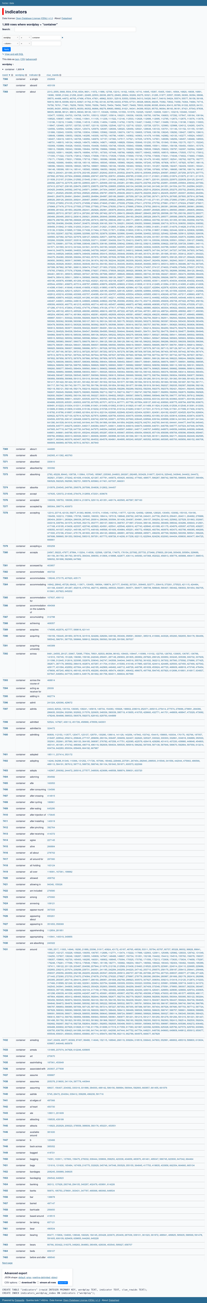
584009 (77, 327)
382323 (156, 270)
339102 (138, 243)
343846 (177, 474)
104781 (86, 115)
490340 (60, 314)
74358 (177, 101)
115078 (129, 122)
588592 (191, 361)
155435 (121, 145)
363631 (68, 263)
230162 (112, 182)
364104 (95, 263)
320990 (199, 230)
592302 (138, 388)
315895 (68, 230)
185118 (86, 162)
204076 (129, 172)
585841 (147, 338)
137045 (90, 474)
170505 (182, 152)
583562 (95, 324)
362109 (103, 260)
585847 (156, 338)
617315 (156, 408)
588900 (112, 365)
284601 (138, 209)
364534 (129, 263)
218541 (138, 179)
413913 (173, 284)
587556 (103, 354)
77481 (65, 105)
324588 (138, 233)
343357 (129, 246)
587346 (156, 351)
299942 (147, 219)
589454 (77, 368)
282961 (103, 209)
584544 (77, 331)
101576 (131, 111)
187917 (173, 162)
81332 (185, 105)
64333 (117, 101)
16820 (183, 91)
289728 (156, 213)
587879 (77, 358)
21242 (65, 95)
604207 (199, 398)
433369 (77, 294)
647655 (199, 425)
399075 (147, 277)
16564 (176, 91)
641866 (103, 422)
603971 (182, 398)
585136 (95, 334)
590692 (138, 375)
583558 (86, 324)
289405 (147, 213)
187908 (164, 162)
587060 (121, 348)
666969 (60, 442)
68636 (147, 101)
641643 (77, 422)
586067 (68, 341)
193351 (191, 165)
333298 (60, 240)
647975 (95, 429)
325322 (156, 233)
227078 (68, 182)
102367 (148, 111)
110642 (77, 118)
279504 (138, 206)
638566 (147, 419)
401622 (86, 280)
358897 (156, 257)
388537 (112, 273)
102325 (139, 111)
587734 (156, 354)
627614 (77, 415)
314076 (173, 226)
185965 (121, 162)
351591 (156, 253)
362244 (112, 260)
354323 (199, 253)
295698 (191, 216)
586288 (164, 341)
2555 (56, 91)
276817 (199, 203)
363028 (191, 260)
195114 (68, 169)
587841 (199, 354)
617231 (147, 408)
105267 (103, 115)
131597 (199, 128)
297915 (95, 219)
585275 (129, 334)
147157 (103, 138)
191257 (156, 165)
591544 (112, 381)
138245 (164, 132)
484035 (191, 307)
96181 (177, 108)
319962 (164, 230)
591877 (129, 385)
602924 (138, 398)
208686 (86, 176)
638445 (138, 419)
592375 (156, 388)
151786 (156, 142)
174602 (182, 155)
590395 (173, 371)
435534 (129, 294)
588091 (147, 358)
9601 (87, 91)
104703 (68, 115)
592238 (112, 388)
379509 (112, 270)
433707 (86, 294)
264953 (86, 196)
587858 (60, 358)
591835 (103, 385)
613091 (191, 405)
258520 (86, 192)
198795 (182, 169)
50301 (110, 98)
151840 (164, 142)
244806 (60, 189)
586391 (60, 344)
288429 (129, 213)
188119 (199, 162)
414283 (191, 284)
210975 (182, 176)
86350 (80, 108)
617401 (103, 481)
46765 (73, 98)
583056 (199, 317)
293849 (103, 216)
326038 (199, 233)
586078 (86, 341)
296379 (51, 219)
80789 (177, 105)
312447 (95, 226)
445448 (182, 297)
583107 (86, 321)
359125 (173, 257)
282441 (86, 209)
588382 (95, 361)
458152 (199, 300)
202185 (86, 172)
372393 (121, 267)
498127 (182, 314)
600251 (77, 398)
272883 (173, 199)
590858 (182, 375)
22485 (88, 95)
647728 (68, 429)
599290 (199, 395)
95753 (155, 108)
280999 (51, 209)
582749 (112, 317)
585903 (182, 338)
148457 (182, 138)
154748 (112, 145)
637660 (129, 419)
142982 (164, 135)
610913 (121, 405)
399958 (199, 277)
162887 (199, 149)
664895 (121, 439)
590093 (129, 371)
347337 (173, 250)
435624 (138, 294)
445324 (164, 297)
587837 (191, 354)
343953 (182, 246)
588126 (156, 358)
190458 (121, 165)
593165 (86, 395)
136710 (129, 132)
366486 (182, 263)
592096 (191, 385)
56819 (50, 101)
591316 (156, 378)
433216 (60, 294)
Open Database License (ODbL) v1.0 (34, 18)
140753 (103, 135)
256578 (77, 487)
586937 (68, 348)
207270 (191, 172)
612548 (182, 405)
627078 (60, 415)
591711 (199, 381)
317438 (86, 230)
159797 (173, 149)
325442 (168, 474)
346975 (147, 250)
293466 (51, 216)
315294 (60, 230)
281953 (68, 209)
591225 (138, 378)
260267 (124, 474)
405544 (51, 284)
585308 (138, 334)
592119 (51, 388)
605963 (95, 481)
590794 (156, 375)
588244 (182, 358)
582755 (121, 317)
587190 (60, 351)
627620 (86, 415)
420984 (129, 287)
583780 (156, 324)
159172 (121, 149)
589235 (199, 365)
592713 (112, 392)
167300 (103, 152)
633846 (182, 415)
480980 (147, 307)
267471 (156, 196)
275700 (147, 203)
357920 (138, 257)
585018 (68, 334)
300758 (156, 219)
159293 (129, 149)
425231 (77, 290)
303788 (51, 223)
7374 (5, 487)
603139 (164, 398)
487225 (129, 311)
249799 (121, 189)
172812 (77, 155)
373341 (129, 267)
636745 (103, 419)
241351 (164, 186)
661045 (121, 435)
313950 (147, 226)
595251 (121, 395)
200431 (60, 172)
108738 (72, 474)
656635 (147, 432)
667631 (86, 442)
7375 (5, 493)
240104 (129, 186)
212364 (68, 179)
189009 (68, 165)
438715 (199, 294)
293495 (60, 216)
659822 (60, 435)
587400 (164, 351)
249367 (112, 189)
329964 (138, 236)
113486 (68, 122)
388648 (129, 273)
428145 (121, 290)
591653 (156, 381)
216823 (121, 179)
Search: (6, 29)
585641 (95, 338)
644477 (182, 422)
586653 (147, 344)
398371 (121, 277)
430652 (156, 290)
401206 (77, 280)
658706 (173, 432)
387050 (95, 273)
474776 (86, 307)
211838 (51, 179)
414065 (182, 284)
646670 (138, 425)
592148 (68, 388)
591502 (103, 381)
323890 (121, 233)
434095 (95, 294)
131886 (51, 132)
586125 (103, 341)
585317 (147, 334)
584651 (138, 331)
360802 (60, 260)
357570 (95, 257)
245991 (95, 189)
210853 (164, 176)
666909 (51, 442)
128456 (129, 128)
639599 (164, 419)
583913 (51, 327)
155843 (129, 145)
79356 (95, 105)
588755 (77, 365)
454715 (147, 300)
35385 (177, 95)
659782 (51, 435)
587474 (199, 351)
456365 (156, 300)
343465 (138, 246)
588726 (68, 365)
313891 (129, 226)
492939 (112, 314)
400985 (68, 280)
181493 (156, 159)
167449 (112, 152)
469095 (156, 304)
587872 (68, 358)
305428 (95, 223)
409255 (112, 284)
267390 (147, 196)
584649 (129, 331)
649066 (182, 429)
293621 (86, 216)
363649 (86, 263)
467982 (138, 304)
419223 (95, 287)
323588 (86, 233)
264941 (77, 196)
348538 (68, 253)
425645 (86, 290)
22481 (80, 95)
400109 (51, 85)
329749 (129, 236)
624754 (191, 412)
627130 (68, 415)
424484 (51, 290)
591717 (51, 385)
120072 (60, 493)
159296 (138, 149)
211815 (199, 176)
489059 (173, 311)
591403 (191, 378)
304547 (77, 223)
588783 (173, 477)
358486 (147, 257)
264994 (95, 196)
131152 (182, 128)
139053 (68, 135)
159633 (164, 149)
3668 (62, 91)
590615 (112, 375)
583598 (112, 324)
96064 (162, 108)
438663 (191, 294)
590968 (68, 378)
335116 (147, 240)
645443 (199, 422)
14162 (124, 91)
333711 (95, 240)
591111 (129, 378)
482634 (156, 307)
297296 (86, 219)
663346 (60, 439)
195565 (86, 169)
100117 (96, 111)
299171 (129, 219)
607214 (112, 402)
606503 (77, 402)
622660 (112, 412)
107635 (51, 493)
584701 (147, 331)
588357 (77, 361)
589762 (121, 368)
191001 (147, 165)
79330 (80, 105)
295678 (182, 216)
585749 (112, 338)
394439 (199, 273)
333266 (51, 240)
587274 (112, 351)
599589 (60, 398)
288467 (138, 213)
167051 (95, 152)
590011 (95, 371)
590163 (147, 371)
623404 (138, 412)
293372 (191, 213)
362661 (164, 260)
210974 (173, 176)
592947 (60, 395)
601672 (129, 398)
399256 (156, 277)
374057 (147, 267)
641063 (182, 419)
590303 (156, 371)
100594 (113, 111)
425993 (95, 290)
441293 (95, 297)
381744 (147, 270)
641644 (86, 422)
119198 (182, 122)
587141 (182, 348)
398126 (112, 277)
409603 (121, 284)
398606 (138, 277)
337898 (77, 243)
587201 (68, 351)
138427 (182, 132)
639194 (156, 419)
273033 (51, 203)
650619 (112, 432)
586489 (86, 344)
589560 (86, 368)
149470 (86, 142)
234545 (60, 487)
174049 (173, 155)
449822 (103, 300)
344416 (51, 250)
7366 (5, 79)
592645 (60, 392)
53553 (125, 98)
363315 (199, 260)
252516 (147, 189)
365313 (164, 263)
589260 (51, 368)
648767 (147, 429)
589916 (191, 368)
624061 (156, 412)
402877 (121, 280)
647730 (77, 429)
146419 (60, 138)
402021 (95, 280)
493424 (121, 314)
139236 (77, 135)
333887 (103, 240)
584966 (51, 334)
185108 (77, 162)
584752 (156, 331)
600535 (86, 398)
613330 (199, 405)
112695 (156, 118)
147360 (112, 138)
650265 (95, 432)
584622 (112, 331)
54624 (170, 98)
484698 (199, 307)
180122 (121, 159)
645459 (51, 425)
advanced (31, 59)
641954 (121, 422)
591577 (121, 381)
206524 (156, 172)
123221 (138, 125)
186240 (129, 162)
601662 (121, 398)
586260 (156, 341)
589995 (68, 371)
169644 (173, 152)
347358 (182, 250)
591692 (173, 381)
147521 (129, 138)
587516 (60, 354)
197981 (164, 169)
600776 (95, 398)
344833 (77, 250)
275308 (121, 203)
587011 (95, 348)
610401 (95, 405)
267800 (182, 196)
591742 (60, 385)
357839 (112, 257)
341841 (86, 246)
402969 (129, 280)
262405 (164, 192)
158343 (68, 149)
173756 (147, 155)
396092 (95, 277)
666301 (121, 481)
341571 (51, 246)
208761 (112, 176)
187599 (156, 162)
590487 (60, 375)
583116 (95, 321)
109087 (60, 118)
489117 (191, 311)
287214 (77, 213)
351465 (138, 253)
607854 (138, 402)
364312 (112, 263)
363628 (60, 263)
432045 (182, 290)
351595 (164, 253)
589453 (68, 368)
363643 (77, 263)
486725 (112, 311)
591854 (112, 385)
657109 (156, 432)
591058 (112, 378)
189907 (95, 165)
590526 (68, 375)
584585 (103, 331)
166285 (68, 152)
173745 (138, 155)
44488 (58, 98)
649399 (191, 429)
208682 (77, 176)
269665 (103, 199)
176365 (60, 159)
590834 (173, 375)
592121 (60, 388)
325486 (173, 233)
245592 (68, 189)
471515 (60, 307)
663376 (68, 439)
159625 (156, 149)
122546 (112, 125)
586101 (95, 341)
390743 (147, 273)
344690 (68, 250)
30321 (147, 95)
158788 (95, 149)
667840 (95, 442)
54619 (162, 98)
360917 (68, 260)
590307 (191, 477)
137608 (147, 132)
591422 (60, 381)
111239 (103, 118)
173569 (129, 155)
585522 (60, 338)
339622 (164, 243)
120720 (77, 125)
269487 (86, 199)
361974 (95, 260)
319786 (147, 230)
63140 (103, 101)
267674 (164, 196)
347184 (156, 250)
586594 (121, 344)
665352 (147, 439)
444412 (147, 297)
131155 (191, 128)
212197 (60, 179)
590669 (129, 375)
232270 (138, 182)
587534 (77, 354)
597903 (182, 395)
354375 (51, 257)
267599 (86, 487)
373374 (138, 267)
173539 (112, 155)
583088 (68, 321)
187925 (182, 162)
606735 (86, 402)
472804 (68, 307)
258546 (95, 192)
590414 (182, 371)
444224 (129, 297)
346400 (112, 250)
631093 (156, 415)
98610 (73, 111)
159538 (147, 149)
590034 (112, 371)
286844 (199, 209)
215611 (95, 179)
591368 (182, 378)
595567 (129, 395)
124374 (199, 125)
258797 (103, 192)
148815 (60, 142)
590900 (199, 375)
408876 (103, 284)
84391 (58, 108)
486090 (86, 311)
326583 (51, 236)
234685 (173, 182)
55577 (185, 98)
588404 (103, 361)
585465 (182, 334)
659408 (191, 432)
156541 (191, 145)
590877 (191, 375)
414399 (51, 287)
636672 (86, 419)
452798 (112, 300)
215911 (103, 179)
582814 (156, 317)
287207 (68, 213)
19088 (50, 95)
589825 (156, 368)
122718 (129, 125)
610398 (86, 405)
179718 (86, 159)
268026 (51, 199)
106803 (164, 115)
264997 (103, 196)
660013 (68, 435)
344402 (186, 474)
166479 (77, 152)
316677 (151, 474)
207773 (199, 172)
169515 (164, 152)
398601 (129, 277)
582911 (164, 317)
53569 (132, 98)
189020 (77, 165)
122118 (95, 125)
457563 (191, 300)
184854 (68, 162)
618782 (51, 412)
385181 (60, 273)
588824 (86, 365)
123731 (156, 125)
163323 (51, 152)
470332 (173, 304)
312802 (103, 487)
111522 (112, 118)
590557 (86, 375)
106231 (121, 115)
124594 (60, 128)
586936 (60, 348)
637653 (121, 419)
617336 (164, 408)
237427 (60, 186)
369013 (77, 267)
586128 (112, 341)
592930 (51, 395)
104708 (77, 115)
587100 (156, 348)
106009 (51, 500)
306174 (112, 223)
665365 (164, 439)
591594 (138, 381)
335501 (173, 240)
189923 (103, 165)
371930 (103, 267)
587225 (86, 351)
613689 (51, 408)
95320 (147, 108)
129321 (138, 128)
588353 (68, 361)
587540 (86, 354)
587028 (103, 348)
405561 (60, 284)
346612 (129, 250)
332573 (182, 236)
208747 (95, 176)
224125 (191, 179)
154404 (86, 145)
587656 (121, 354)
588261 (199, 358)
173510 (103, 155)
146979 (95, 138)
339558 (156, 243)
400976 (60, 280)
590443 (191, 371)
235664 (182, 182)
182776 (191, 159)
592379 (164, 388)
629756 (112, 415)
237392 (199, 182)
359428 (191, 257)
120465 (60, 125)
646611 (112, 425)
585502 (191, 334)
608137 (147, 402)
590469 (51, 375)
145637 (199, 135)
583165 (112, 321)
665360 (156, 439)
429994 (147, 290)
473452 (77, 307)
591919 (147, 385)
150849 (138, 142)
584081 (103, 327)
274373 (77, 203)
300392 (51, 468)
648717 (138, 429)
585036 (77, 334)
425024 (60, 290)
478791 (129, 307)
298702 (103, 219)
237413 (51, 186)
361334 (86, 260)
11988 (101, 91)
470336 (182, 304)
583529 (77, 324)
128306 (112, 128)
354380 (60, 257)
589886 (182, 368)
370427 (95, 267)
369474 (86, 267)
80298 (147, 105)
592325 (60, 481)
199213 (51, 172)
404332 (191, 280)
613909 (68, 408)
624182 (164, 412)
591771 (77, 385)
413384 (164, 284)
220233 (164, 179)
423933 (182, 287)
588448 (112, 361)
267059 (129, 196)
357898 (121, 257)
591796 (95, 385)
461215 (77, 304)
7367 (5, 85)
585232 (112, 334)
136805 (138, 132)
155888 (138, 145)
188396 (51, 165)
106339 (138, 115)
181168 (138, 159)
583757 (147, 324)
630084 (138, 415)
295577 (164, 216)
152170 (182, 142)
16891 (198, 91)
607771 (121, 402)
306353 (138, 223)
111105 (95, 118)
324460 (129, 233)
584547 (86, 331)
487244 (138, 311)
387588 (103, 273)
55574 (177, 98)
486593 (95, 311)
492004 (86, 314)
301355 (173, 219)
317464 (95, 230)
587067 (129, 348)
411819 (147, 284)
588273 (51, 361)
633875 (199, 415)
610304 (68, 405)
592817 (156, 392)
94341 (132, 108)
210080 (138, 176)
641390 (51, 422)
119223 (191, 122)
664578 (103, 439)
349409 (86, 253)
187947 (191, 162)
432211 (191, 290)
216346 (112, 179)
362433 (138, 260)
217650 (129, 179)
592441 (182, 388)
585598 (86, 338)
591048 (95, 378)
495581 (129, 314)
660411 (86, 435)
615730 (112, 408)
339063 (129, 243)
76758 (50, 105)
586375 (51, 344)
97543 (192, 108)
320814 (182, 230)
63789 (110, 101)
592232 (95, 388)
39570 (50, 98)
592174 (77, 388)
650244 (86, 432)
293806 (95, 216)
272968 (199, 199)
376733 (199, 267)
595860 (147, 395)
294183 (129, 216)
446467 (51, 300)
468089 (147, 304)
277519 (68, 206)
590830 (164, 375)
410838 (138, 284)
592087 (182, 385)
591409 (199, 378)
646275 (68, 425)
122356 (103, 125)
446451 (199, 297)
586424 (68, 344)
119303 (199, 122)
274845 (103, 203)
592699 (95, 392)
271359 (164, 199)
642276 (138, 422)
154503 (103, 145)
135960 (95, 132)
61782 (95, 101)
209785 (129, 176)
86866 (95, 108)
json (17, 59)
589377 (60, 368)
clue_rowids (53, 74)
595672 (138, 395)
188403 (60, 165)
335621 (182, 240)
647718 (60, 429)
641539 (60, 422)
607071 (103, 402)
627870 (95, 415)
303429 (142, 474)
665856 (182, 439)
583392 (156, 321)
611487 (138, 405)
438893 (51, 297)
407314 (77, 284)
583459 (199, 321)
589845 (164, 368)
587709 (147, 354)
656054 (138, 432)
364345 (121, 263)
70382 (162, 101)
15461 (168, 91)
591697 (182, 381)
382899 (173, 270)
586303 (173, 341)
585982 (51, 341)
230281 (121, 182)
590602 (103, 375)
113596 (77, 122)
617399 (182, 408)
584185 (129, 327)
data (12, 3)
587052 (112, 348)
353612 (182, 253)
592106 (199, 385)
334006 (112, 240)
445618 (191, 297)
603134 (156, 398)
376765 (51, 270)
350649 (121, 253)
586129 (121, 341)
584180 (121, 327)
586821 (199, 344)
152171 (191, 142)
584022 (86, 327)
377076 (68, 270)
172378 (68, 155)
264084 (199, 192)
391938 (156, 273)
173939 (156, 155)
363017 (182, 260)
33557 (170, 95)
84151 (200, 105)
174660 (191, 155)
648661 (129, 429)
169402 (147, 152)
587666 (138, 354)
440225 (77, 297)
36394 (192, 95)
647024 (182, 425)
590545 (77, 375)
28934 (125, 95)
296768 (60, 219)
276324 (182, 203)
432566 (199, 290)
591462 (86, 381)
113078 (199, 118)
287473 (112, 213)
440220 (68, 297)
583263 (138, 321)
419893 (103, 287)
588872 (103, 365)
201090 (68, 172)
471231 (199, 304)
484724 (51, 311)
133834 (86, 132)
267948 (199, 196)
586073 (77, 341)
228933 (86, 182)
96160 (170, 108)
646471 (103, 425)
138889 (60, 135)
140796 (112, 135)
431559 (173, 290)
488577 (147, 477)
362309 (129, 260)
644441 (173, 422)
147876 (147, 138)
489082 (182, 311)
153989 (60, 145)
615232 (95, 408)
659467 (199, 432)
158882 (112, 149)
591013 (77, 378)
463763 (68, 455)
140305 (95, 135)
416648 (68, 287)
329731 (121, 236)
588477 (138, 361)
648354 (103, 429)
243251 (199, 186)
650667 (121, 432)
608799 (191, 402)
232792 (156, 182)
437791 (103, 477)
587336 (147, 351)
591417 (51, 381)
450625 (121, 477)
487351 (147, 311)
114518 (86, 122)
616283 (129, 408)
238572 (86, 186)
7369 (5, 449)
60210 (73, 101)
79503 (140, 105)
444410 (138, 297)
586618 (129, 344)
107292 (173, 115)
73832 (170, 101)
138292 (173, 132)
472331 (95, 493)
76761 (58, 105)
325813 (182, 233)
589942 (51, 371)
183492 (51, 162)
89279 (103, 108)
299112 (121, 219)
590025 (103, 371)
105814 (112, 115)
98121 (65, 111)
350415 (103, 253)
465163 (103, 304)
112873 (173, 118)
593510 (103, 395)
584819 (173, 331)
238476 (77, 186)
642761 (147, 422)
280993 (199, 206)
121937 (86, 125)
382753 (164, 270)
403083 (147, 280)
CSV (22, 59)
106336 (129, 115)
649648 (199, 429)
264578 (60, 196)
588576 (164, 361)
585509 (199, 334)
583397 (164, 321)
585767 (129, 338)
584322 (191, 327)
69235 (155, 101)
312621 (103, 226)
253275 (173, 189)
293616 (77, 216)
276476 (77, 493)
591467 (95, 381)
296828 (77, 219)
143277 (182, 135)
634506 (51, 419)
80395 (155, 105)
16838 (191, 91)
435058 (121, 294)
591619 (147, 381)
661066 (129, 435)
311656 (68, 226)
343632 (147, 246)
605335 (60, 402)
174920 (199, 155)
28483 (117, 95)
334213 (129, 240)
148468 (191, 138)
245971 (86, 189)
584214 (147, 327)
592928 (199, 392)
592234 (103, 388)
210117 (147, 176)
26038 (103, 95)
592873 (182, 392)
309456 (51, 226)
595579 (86, 481)
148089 (164, 138)
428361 (129, 290)
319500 (129, 230)
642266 (129, 422)
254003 (191, 189)
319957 (156, 230)
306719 (164, 223)
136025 (112, 132)
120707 (68, 125)
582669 (86, 317)
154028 (68, 145)
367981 (68, 267)
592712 (103, 392)
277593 (95, 206)
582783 (138, 317)
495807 (138, 314)
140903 (138, 135)
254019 (199, 189)
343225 (112, 246)
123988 (173, 125)
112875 (182, 118)
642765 (156, 422)
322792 (68, 233)
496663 (173, 314)
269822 (112, 199)
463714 (95, 304)
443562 (121, 297)
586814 (191, 344)
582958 (191, 317)
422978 (164, 287)
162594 (191, 149)
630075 (129, 415)
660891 (103, 435)
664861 (112, 439)
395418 (60, 277)
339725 (173, 243)
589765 (129, 368)
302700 (199, 219)
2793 (49, 474)
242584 (191, 186)
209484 (121, 176)
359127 (182, 257)
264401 (51, 196)
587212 (77, 351)
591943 (156, 385)
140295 (86, 135)
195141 (77, 169)
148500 (199, 138)
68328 (140, 101)
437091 (173, 294)
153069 (51, 145)
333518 (77, 240)
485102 (60, 311)
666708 (199, 439)
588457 (129, 361)
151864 (173, 142)
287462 (103, 213)
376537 (191, 267)
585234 (121, 334)
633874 (191, 415)
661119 (138, 435)
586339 (191, 341)
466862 (121, 304)
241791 (182, 186)
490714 (68, 314)
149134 (68, 142)
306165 (103, 223)
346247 (103, 250)
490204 (51, 314)
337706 (68, 243)
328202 (95, 236)
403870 (164, 280)
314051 (156, 226)
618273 (199, 408)
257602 (77, 192)
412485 (156, 284)
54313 (140, 98)
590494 (199, 477)
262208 (147, 192)
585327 (156, 334)
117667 (156, 122)
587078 (147, 348)
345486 (86, 250)
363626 (51, 263)
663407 (77, 439)
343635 (156, 246)
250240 (129, 189)
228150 (77, 182)
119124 (173, 122)
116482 (147, 122)
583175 (121, 321)
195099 (60, 169)
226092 (51, 182)
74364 (185, 101)
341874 (95, 246)
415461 (60, 287)
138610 (199, 132)
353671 (191, 253)
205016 (138, 172)
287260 (86, 213)
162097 (182, 149)
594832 (112, 395)
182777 (199, 159)
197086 (121, 169)
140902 (129, 135)
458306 (51, 304)
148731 (51, 142)
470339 (191, 304)
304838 (95, 487)
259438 (121, 192)
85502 (65, 108)
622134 (103, 412)
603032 (147, 398)
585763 (121, 338)
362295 (121, 260)
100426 (104, 111)
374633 (164, 267)
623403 (129, 412)
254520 (60, 192)
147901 (156, 138)
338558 (112, 243)
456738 (173, 300)
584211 (138, 327)
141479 (147, 135)
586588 (103, 344)
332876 (199, 236)
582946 (182, 317)
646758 (164, 425)
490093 (199, 311)
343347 (121, 246)
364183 (103, 263)
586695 (156, 344)
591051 (103, 378)
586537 (95, 344)
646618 (121, 425)
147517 (121, 138)
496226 (147, 314)
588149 (164, 358)
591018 (86, 378)
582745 (103, 317)
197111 (129, 169)
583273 (147, 321)
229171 (95, 182)
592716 (121, 392)
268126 (60, 199)
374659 (173, 267)
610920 (129, 405)
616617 (138, 408)
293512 (68, 216)
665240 (129, 439)
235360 (107, 474)
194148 (51, 169)
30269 (132, 95)
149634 (95, 142)
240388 (138, 186)
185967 (98, 474)
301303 (164, 219)
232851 (164, 182)
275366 (129, 203)
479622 (138, 307)
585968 (199, 338)
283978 (112, 209)
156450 (182, 145)
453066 (121, 300)
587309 (138, 351)
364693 (147, 263)
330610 (51, 461)
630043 (121, 415)
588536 (156, 361)
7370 (5, 455)
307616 (173, 223)
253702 (182, 189)
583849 (199, 324)
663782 (86, 439)
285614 (164, 209)
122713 (121, 125)
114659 (112, 122)
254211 (51, 192)
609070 (199, 402)
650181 (77, 432)
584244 (156, 327)
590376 (164, 371)
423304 (173, 287)
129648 (147, 128)
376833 (60, 270)
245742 (77, 189)
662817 (51, 439)
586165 (138, 341)
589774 (147, 368)
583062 (60, 321)
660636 (95, 435)
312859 (86, 493)
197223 (138, 169)
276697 (191, 203)
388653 (138, 273)
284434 (121, 209)
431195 (164, 290)
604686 (51, 402)
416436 (86, 477)
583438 (191, 321)
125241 (77, 128)
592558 (199, 388)
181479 (147, 159)
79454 (110, 105)
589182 (182, 365)
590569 (95, 375)
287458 (95, 213)
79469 (132, 105)
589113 (173, 365)
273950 (60, 203)
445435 (173, 297)
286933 (51, 213)
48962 (103, 98)
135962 (103, 132)
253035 (164, 189)
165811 (60, 152)
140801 (121, 135)
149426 (77, 142)
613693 (60, 408)
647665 (51, 429)
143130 (173, 135)
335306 (156, 240)
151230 (147, 142)
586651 (138, 344)
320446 (173, 230)
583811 (164, 324)
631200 (164, 415)
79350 (88, 105)
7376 (5, 500)
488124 (156, 311)
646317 (86, 425)
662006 (164, 435)
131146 (173, 128)
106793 (147, 115)
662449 (191, 435)
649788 (68, 432)
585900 (173, 338)
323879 (103, 233)
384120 (191, 270)
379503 (103, 270)
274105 (68, 203)
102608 (157, 111)
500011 (60, 317)
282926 (95, 209)
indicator (33, 74)
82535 (192, 105)
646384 (95, 425)
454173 (138, 300)
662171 (173, 435)
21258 (73, 95)
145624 (191, 135)
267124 (138, 196)
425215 (68, 290)
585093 (86, 334)
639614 (173, 419)
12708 (109, 91)
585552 (68, 338)
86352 (88, 108)
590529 (51, 481)
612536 (173, 405)
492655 (103, 314)
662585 (199, 435)
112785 (164, 118)
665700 (173, 439)
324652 (147, 233)
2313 (49, 91)
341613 (68, 246)
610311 (77, 405)
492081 (95, 314)
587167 (51, 351)
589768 (138, 368)
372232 (112, 267)
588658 (60, 365)
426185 (103, 290)
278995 (129, 206)
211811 (191, 176)
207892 (51, 176)
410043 (129, 284)
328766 (112, 236)
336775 (51, 243)
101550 (122, 111)
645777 (60, 425)
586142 (129, 341)
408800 (95, 284)
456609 (164, 300)
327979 (77, 236)
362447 (147, 260)
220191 (156, 179)
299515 (138, 219)
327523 (68, 236)
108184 (191, 115)
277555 (77, 206)
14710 (138, 91)
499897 (51, 317)
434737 (112, 294)
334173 (121, 240)
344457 (112, 487)
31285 (155, 95)
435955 (147, 294)
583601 (121, 324)
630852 (147, 415)
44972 (65, 98)
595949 (156, 395)
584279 (182, 327)
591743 (68, 385)
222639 (182, 179)
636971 (112, 419)
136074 (121, 132)
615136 (86, 408)
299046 (112, 219)
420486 (121, 287)
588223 (173, 358)
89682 (117, 108)
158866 (103, 149)
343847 (173, 246)
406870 (68, 284)
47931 (95, 98)
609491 (51, 405)
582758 (129, 317)
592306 (147, 388)
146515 (68, 138)
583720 (138, 324)
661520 (147, 435)
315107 (199, 226)
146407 (51, 138)
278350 (112, 206)
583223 (129, 321)
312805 (112, 226)
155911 (156, 145)
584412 (51, 331)
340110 (199, 243)
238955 (112, 186)
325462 (164, 233)
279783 (147, 206)
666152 (191, 439)
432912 (51, 294)
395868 (86, 277)
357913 (129, 257)
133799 (77, 132)
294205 (138, 216)
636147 (68, 419)
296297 (199, 216)
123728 (147, 125)
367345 (199, 263)
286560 (173, 209)
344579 (60, 250)
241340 (147, 186)
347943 (199, 250)
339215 (147, 243)
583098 (77, 321)
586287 (156, 477)
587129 (173, 348)
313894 (138, 226)
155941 (164, 145)
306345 (129, 223)
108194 (199, 115)
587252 (103, 351)
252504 (138, 189)
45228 (57, 474)
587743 (173, 354)
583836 (191, 324)
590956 (51, 378)
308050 (182, 223)
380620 (129, 270)
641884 (112, 422)
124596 (68, 128)
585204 (103, 334)
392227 (164, 273)
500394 (77, 317)
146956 (86, 138)
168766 (121, 152)
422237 (147, 287)
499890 (199, 314)
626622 (51, 415)
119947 (51, 125)
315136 (51, 230)
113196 (51, 122)
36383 (185, 95)
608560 (164, 402)
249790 (68, 487)
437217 (182, 294)
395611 (68, 277)
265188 (112, 196)
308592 (199, 223)
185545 (103, 162)
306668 (156, 223)
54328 (147, 98)
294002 (121, 216)
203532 (121, 172)
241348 (156, 186)
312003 (77, 226)
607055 (95, 402)
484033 (182, 307)
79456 (117, 105)
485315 (68, 311)
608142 (156, 402)
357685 (103, 257)
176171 (51, 159)
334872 (138, 240)
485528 (77, 311)
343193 (103, 246)
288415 (121, 213)
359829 (199, 257)
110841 (86, 118)
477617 (112, 307)
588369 (86, 361)
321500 (51, 233)
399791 (173, 277)
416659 (86, 287)
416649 (77, 287)
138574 (191, 132)
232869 (51, 79)
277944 (103, 206)
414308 (199, 284)
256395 (68, 192)
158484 (86, 149)
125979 (95, 128)
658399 (164, 432)
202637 (95, 172)
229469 (103, 182)
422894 (156, 287)
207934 (68, 176)
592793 (147, 392)
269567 (95, 199)
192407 (173, 165)
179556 (77, 159)
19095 (58, 95)
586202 (147, 341)
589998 (77, 371)
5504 (68, 91)
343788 (164, 246)
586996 (86, 348)
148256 (173, 138)
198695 (173, 169)
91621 (125, 108)
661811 (156, 435)
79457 (125, 105)
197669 (156, 169)
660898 (112, 435)
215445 (86, 179)
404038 (182, 280)
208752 (103, 176)
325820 (191, 233)
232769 (147, 182)
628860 (103, 415)
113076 (191, 118)
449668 (95, 300)
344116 (199, 246)
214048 (68, 493)
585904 (191, 338)
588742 (164, 477)
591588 (129, 381)
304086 (60, 223)
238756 (103, 186)
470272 (164, 304)
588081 (138, 358)
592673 (77, 392)
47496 (80, 98)
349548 (95, 253)
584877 (182, 331)
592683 (86, 392)
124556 (51, 128)
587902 (95, 358)
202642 (103, 172)
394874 (51, 277)
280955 (182, 206)
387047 (86, 273)
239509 (121, 186)
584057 (95, 327)
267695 (173, 196)
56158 (192, 98)
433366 (68, 294)
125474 (86, 128)
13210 (116, 91)
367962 (60, 267)
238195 (68, 186)
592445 (191, 388)
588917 (121, 365)
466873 (129, 304)
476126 (103, 307)
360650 (51, 260)
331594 (164, 236)
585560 (77, 338)
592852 (173, 392)
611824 (156, 405)
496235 (156, 314)
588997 (138, 365)
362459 (156, 260)
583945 (60, 327)
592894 (191, 392)
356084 (77, 257)
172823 (86, 155)
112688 (147, 118)
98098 (58, 111)
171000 (51, 155)
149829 (121, 142)
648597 (121, 429)
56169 (200, 98)
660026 (77, 435)
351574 (147, 253)
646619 (129, 425)
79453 (103, 105)
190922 (138, 165)
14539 (131, 91)
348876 (77, 253)
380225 (121, 270)
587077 (138, 348)
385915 (68, 273)
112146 (121, 118)
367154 (191, 263)
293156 (182, 213)
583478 (51, 324)
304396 (68, 223)
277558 (86, 206)
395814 (77, 277)
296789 (68, 219)
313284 (121, 226)
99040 (80, 111)
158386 (77, 149)
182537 (164, 159)
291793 (173, 213)
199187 (199, 169)
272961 (182, 199)
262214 (156, 192)
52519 (117, 98)
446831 (60, 300)
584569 (95, 331)
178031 (68, 159)
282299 (77, 209)
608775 (173, 402)
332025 (173, 236)
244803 (116, 474)
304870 (86, 223)
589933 (199, 368)
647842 (86, 429)
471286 (51, 307)
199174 (191, 169)
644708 (191, 422)
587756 (182, 354)
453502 (129, 300)
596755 (164, 395)
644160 (164, 422)
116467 (138, 122)
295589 (173, 216)
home (5, 3)
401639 (77, 477)
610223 (60, 405)
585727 (103, 338)
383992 (182, 270)
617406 (191, 408)
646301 (77, 425)
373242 (68, 477)
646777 (173, 425)
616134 (121, 408)
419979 (112, 287)
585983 (60, 341)
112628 (138, 118)
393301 (173, 273)
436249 (164, 294)
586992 (77, 348)
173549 (121, 155)
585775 (138, 338)
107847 (182, 115)
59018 (58, 101)
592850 (164, 392)
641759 (95, 422)
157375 (199, 145)
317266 (77, 230)
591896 (138, 385)
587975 (112, 358)
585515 (51, 338)
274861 (112, 203)
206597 (164, 172)
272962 (191, 199)
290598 (164, 213)
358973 (164, 257)
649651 (51, 432)
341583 (60, 246)
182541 (173, 159)
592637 (51, 392)
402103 (103, 280)
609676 (103, 493)
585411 (173, 334)
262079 (138, 192)
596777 (173, 395)
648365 (112, 429)
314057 (164, 226)
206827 (173, 172)
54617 (155, 98)
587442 (182, 351)
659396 (182, 432)
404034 (173, 280)
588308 (60, 361)
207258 (182, 172)
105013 (95, 115)
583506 (60, 324)
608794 (182, 402)
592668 (68, 392)
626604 (199, 412)
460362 (129, 477)
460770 (68, 304)
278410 (121, 206)
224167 (199, 179)
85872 (73, 108)
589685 (112, 368)
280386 (173, 206)
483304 (164, 307)
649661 (60, 432)
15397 (153, 91)
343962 (191, 246)
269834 (121, 199)
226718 (60, 182)
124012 (182, 125)
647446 (191, 425)
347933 (191, 250)
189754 (86, 165)
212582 (77, 179)
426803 (112, 290)
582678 (95, 317)
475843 (95, 307)
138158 (156, 132)
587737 (164, 354)
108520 (51, 118)
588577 (173, 361)
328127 (86, 236)
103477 (51, 115)
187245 (147, 162)
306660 (147, 223)
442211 (112, 297)
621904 (86, 412)
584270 (173, 327)
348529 (60, 253)
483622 (173, 307)
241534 (173, 186)
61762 (88, 101)
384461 (51, 273)
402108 (112, 280)
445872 (112, 477)
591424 (68, 381)
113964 (81, 474)
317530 (103, 230)
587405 (173, 351)
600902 (103, 398)
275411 (138, 203)
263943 (191, 192)
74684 (192, 101)
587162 (199, 348)
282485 (133, 474)
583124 (103, 321)
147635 (138, 138)
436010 (156, 294)
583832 (182, 324)
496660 (164, 314)
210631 (156, 176)
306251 (121, 223)
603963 (173, 398)
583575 (103, 324)
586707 (164, 344)
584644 (121, 331)
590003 (86, 371)
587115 (164, 348)
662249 (182, 435)
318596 (121, 230)
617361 (173, 408)
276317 (173, 203)
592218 (86, 388)
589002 (147, 365)
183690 (60, 162)
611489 (147, 405)
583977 (68, 327)
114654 (103, 122)
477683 (121, 307)
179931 (95, 159)
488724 (164, 311)
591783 (86, 385)
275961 (164, 203)
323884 (112, 233)
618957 (68, 412)
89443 (64, 474)
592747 (138, 392)
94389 (140, 108)
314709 (191, 226)
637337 (112, 481)
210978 (51, 487)
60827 (80, 101)
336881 (60, 243)
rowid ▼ (6, 74)
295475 (156, 216)
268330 (68, 199)
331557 (156, 236)
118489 (164, 122)
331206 (147, 236)
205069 (147, 172)
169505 (156, 152)
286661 (182, 209)
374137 (156, 267)
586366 (199, 341)
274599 (86, 203)
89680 (110, 108)
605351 (68, 402)
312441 (86, 226)
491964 (77, 314)
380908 (138, 270)
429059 (138, 290)
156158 (173, 145)
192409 (182, 165)
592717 (129, 392)
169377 (138, 152)
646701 (156, 425)
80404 (162, 105)
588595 (199, 361)
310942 (60, 226)
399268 (164, 277)
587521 (68, 354)
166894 (86, 152)
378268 (77, 270)
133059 (68, 132)
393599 (191, 273)
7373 (5, 474)
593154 (77, 395)
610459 (103, 405)
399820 (182, 277)
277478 (60, 206)
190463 (129, 165)
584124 (112, 327)
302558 (191, 219)
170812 (199, 152)
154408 (95, 145)
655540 (129, 432)
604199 (191, 398)
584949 (199, 331)
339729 (182, 243)
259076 (112, 192)
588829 (95, 365)
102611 (166, 111)
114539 (95, 122)
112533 (129, 118)
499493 (191, 314)
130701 (164, 128)
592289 (129, 388)
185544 (95, 162)
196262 (112, 169)
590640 (121, 375)
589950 (60, 371)
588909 (182, 477)
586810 (182, 344)
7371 (5, 461)
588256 (191, 358)
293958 (112, 216)
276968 (51, 206)
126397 (103, 128)
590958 (60, 378)
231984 (129, 182)
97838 (200, 108)
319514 (138, 230)
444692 (156, 297)
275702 (156, 203)
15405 (161, 91)
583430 (182, 321)
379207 (95, 270)
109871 (68, 118)
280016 (156, 206)
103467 (192, 111)
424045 (199, 287)
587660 (129, 354)
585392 (164, 334)
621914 (95, 412)
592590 (68, 481)
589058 (156, 365)
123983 (164, 125)
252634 (156, 189)
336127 (191, 240)
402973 (138, 280)
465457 (112, 304)
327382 (60, 236)
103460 (183, 111)
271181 (156, 199)
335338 (164, 240)
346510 (121, 250)
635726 (60, 419)
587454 (191, 351)
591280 (147, 378)
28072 (110, 95)
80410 (170, 105)
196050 (103, 169)
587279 (121, 351)
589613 (95, 368)
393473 (182, 273)
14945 (146, 91)
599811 (68, 398)
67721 (132, 101)
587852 (51, 358)
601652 (112, 398)
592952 (68, 395)
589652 (103, 368)
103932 (60, 115)
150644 (129, 142)
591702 (191, 381)
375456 (182, 267)
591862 (121, 385)
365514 (173, 263)
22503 (95, 95)
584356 (199, 327)
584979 (60, 334)
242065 (51, 455)
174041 (164, 155)
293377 (199, 213)
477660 (138, 477)
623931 (147, 412)
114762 (121, 122)
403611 (156, 280)
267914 (191, 196)
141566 (156, 135)
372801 (60, 477)
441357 (103, 297)
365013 (156, 263)
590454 (199, 371)
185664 (112, 162)
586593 (112, 344)
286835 (191, 209)
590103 (138, 371)
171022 (60, 155)
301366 (182, 219)
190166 (112, 165)
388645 (121, 273)
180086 (103, 159)
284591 (129, 209)
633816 (173, 415)
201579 (77, 172)
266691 (121, 196)
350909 (129, 253)
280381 (164, 206)
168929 (129, 152)
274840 (95, 203)
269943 (129, 199)
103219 (174, 111)
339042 (121, 243)
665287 (138, 439)
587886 (86, 358)
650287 (103, 432)
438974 (60, 297)
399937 (191, 277)
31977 (162, 95)
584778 (164, 331)
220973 (173, 179)
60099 (65, 101)
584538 (68, 331)
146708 (77, 138)
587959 (103, 358)
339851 (191, 243)
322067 (60, 233)
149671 (103, 142)
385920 (77, 273)
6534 (80, 91)
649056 (173, 429)
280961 (191, 206)
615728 (103, 408)
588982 (129, 365)
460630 (60, 304)
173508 (95, 155)
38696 (200, 95)
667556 (68, 442)
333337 (68, 240)
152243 (199, 142)
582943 (173, 317)
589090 (164, 365)
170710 (191, 152)
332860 (191, 236)
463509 (86, 304)
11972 (94, 91)
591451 (77, 381)
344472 (194, 474)
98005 (50, 111)
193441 (199, 165)
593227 (95, 395)
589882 (173, 368)
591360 (173, 378)
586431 (77, 344)
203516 (112, 172)
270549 (138, 199)
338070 (95, 243)
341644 (77, 246)
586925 (51, 348)
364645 (138, 263)
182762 (182, 159)
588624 (51, 365)
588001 (121, 358)
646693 (147, 425)
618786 (60, 412)
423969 (191, 287)
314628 (182, 226)
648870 (164, 429)
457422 (182, 300)
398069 (103, 277)
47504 (88, 98)
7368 (5, 91)
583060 (51, 321)
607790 (129, 402)
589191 (191, 365)
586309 (182, 341)
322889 (77, 233)
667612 (77, 442)
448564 (68, 300)
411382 (60, 455)
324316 (159, 474)
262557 (173, 192)
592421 (173, 388)
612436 (164, 405)
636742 (95, 419)
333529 (86, 240)
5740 (74, 91)
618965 (77, 412)
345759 (95, 250)
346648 (138, 250)
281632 (60, 209)
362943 (173, 260)
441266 (86, 297)
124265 (191, 125)
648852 (156, 429)
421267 (95, 477)
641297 (191, 419)
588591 (182, 361)
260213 (129, 192)
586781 (173, 344)
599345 (51, 398)
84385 (50, 108)
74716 (200, 101)
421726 (138, 287)
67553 (125, 101)
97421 (185, 108)
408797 (86, 284)
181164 (129, 159)
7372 (5, 468)
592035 (173, 385)
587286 (129, 351)
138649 (51, 135)
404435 (199, 280)
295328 (147, 216)
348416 (51, 253)
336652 (199, 240)
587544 (95, 354)
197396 (147, 169)
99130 (88, 111)
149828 (112, 142)
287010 (60, 213)
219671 (147, 179)
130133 (156, 128)
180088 (112, 159)
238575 (95, 186)
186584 (138, 162)
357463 (86, 257)
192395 (164, 165)
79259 (73, 105)
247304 (103, 189)
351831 (173, 253)
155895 (147, 145)
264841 (68, 196)
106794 (156, 115)
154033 (77, 145)
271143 (147, 199)
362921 (51, 477)
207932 (60, 176)
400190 (51, 280)
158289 (60, 149)
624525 (182, 412)
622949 (121, 412)
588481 (147, 361)
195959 (95, 169)
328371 (103, 236)
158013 (51, 149)
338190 (103, 243)
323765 (95, 233)
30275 (140, 95)
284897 (147, 209)
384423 (199, 270)
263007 (182, 192)
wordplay (20, 74)
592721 (77, 481)
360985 (77, 260)
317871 (112, 230)
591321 (164, 378)
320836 (191, 230)
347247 (164, 250)
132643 (60, 132)
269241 (77, 199)
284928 (156, 209)
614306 (77, 408)
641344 (199, 419)
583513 (68, 324)
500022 (68, 317)
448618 (77, 300)
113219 (60, 122)
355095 (68, 257)
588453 (121, 361)
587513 (51, 354)
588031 (129, 358)
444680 (51, 449)
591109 (121, 378)
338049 (86, 243)
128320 (121, 128)
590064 (121, 371)
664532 (95, 439)
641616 (68, 422)
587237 (95, 351)
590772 (147, 375)
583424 (173, 321)
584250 (164, 327)
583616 (129, 324)
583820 (173, 324)
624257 (173, 412)
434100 (103, 294)
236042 (191, 182)
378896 (86, 270)
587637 (112, 354)
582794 (147, 317)
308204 (191, 223)
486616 (103, 311)
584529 (60, 331)
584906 (191, 331)
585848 (164, 338)
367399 (51, 267)
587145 (191, 348)
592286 (121, 388)
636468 (77, 419)
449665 (86, 300)
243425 (51, 189)
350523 (112, 253)
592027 (164, 385)
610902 (112, 405)
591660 (164, 381)
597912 (191, 395)
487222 (121, 311)
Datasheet (67, 18)
